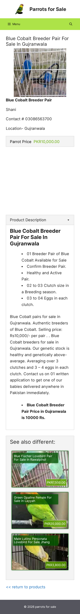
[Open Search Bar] (70, 24)
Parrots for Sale (48, 9)
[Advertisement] (40, 180)
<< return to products (25, 587)
